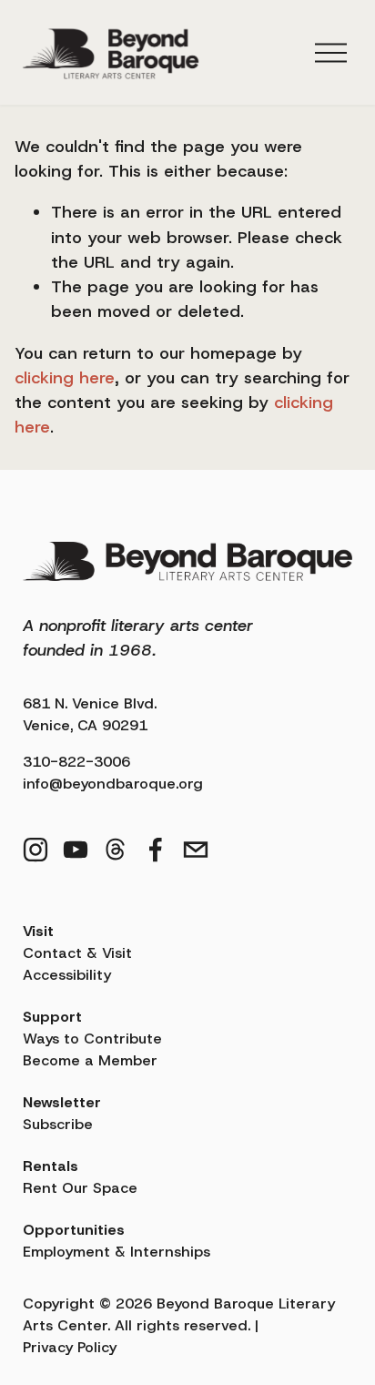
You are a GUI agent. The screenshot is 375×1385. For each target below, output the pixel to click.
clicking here (65, 378)
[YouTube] (75, 849)
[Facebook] (155, 849)
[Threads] (115, 849)
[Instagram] (35, 849)
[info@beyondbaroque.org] (195, 849)
